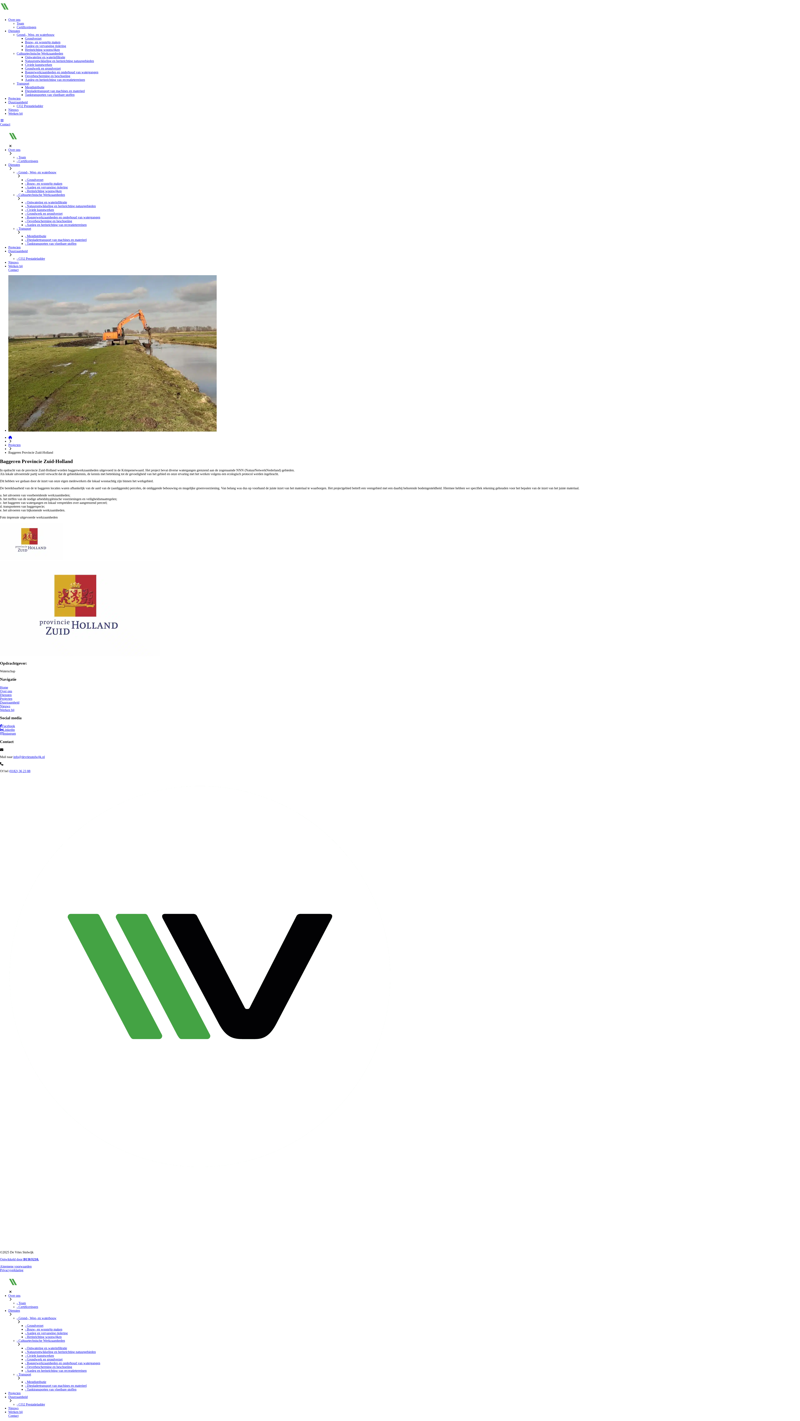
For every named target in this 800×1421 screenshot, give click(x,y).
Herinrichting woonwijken (42, 49)
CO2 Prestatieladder (30, 106)
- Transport (24, 228)
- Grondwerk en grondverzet (43, 213)
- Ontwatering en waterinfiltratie (46, 202)
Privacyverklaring (11, 1270)
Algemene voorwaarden (16, 1266)
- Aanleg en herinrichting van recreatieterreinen (56, 225)
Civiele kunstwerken (38, 65)
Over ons (14, 19)
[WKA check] (52, 1245)
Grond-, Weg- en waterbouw (36, 34)
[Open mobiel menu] (2, 120)
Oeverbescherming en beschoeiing (47, 76)
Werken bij (15, 113)
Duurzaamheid (18, 102)
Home (4, 687)
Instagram (9, 733)
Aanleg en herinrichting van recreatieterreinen (55, 80)
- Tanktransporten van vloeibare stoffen (50, 243)
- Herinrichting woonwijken (43, 191)
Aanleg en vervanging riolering (45, 46)
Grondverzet (33, 38)
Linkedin (9, 730)
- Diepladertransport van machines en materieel (56, 240)
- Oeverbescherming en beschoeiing (48, 221)
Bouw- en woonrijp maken (42, 42)
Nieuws (13, 110)
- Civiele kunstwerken (39, 210)
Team (20, 23)
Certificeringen (26, 27)
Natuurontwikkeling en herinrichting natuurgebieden (59, 61)
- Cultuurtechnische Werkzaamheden (41, 195)
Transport (23, 83)
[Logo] (19, 12)
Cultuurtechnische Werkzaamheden (40, 53)
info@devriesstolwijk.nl (29, 757)
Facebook (8, 726)
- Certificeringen (27, 161)
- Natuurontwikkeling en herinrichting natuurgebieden (60, 206)
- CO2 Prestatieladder (31, 258)
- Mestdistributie (35, 236)
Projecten (14, 98)
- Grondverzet (34, 180)
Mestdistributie (34, 87)
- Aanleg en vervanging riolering (46, 187)
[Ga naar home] (10, 437)
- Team (21, 157)
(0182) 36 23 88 (19, 771)
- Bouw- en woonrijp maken (43, 183)
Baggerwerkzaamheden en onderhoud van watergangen (61, 72)
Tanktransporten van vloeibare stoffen (50, 95)
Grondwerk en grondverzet (43, 68)
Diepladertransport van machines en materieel (55, 91)
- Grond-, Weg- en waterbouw (36, 172)
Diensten (14, 31)
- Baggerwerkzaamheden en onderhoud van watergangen (62, 217)
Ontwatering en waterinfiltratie (45, 57)
